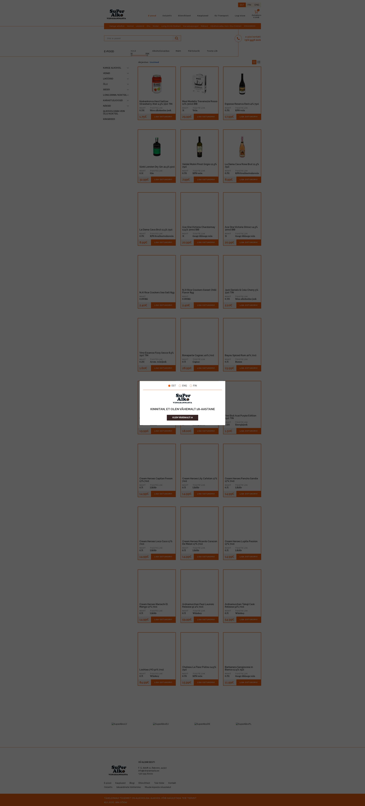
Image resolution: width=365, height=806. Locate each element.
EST (174, 385)
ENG (184, 385)
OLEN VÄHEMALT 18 (182, 417)
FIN (195, 385)
